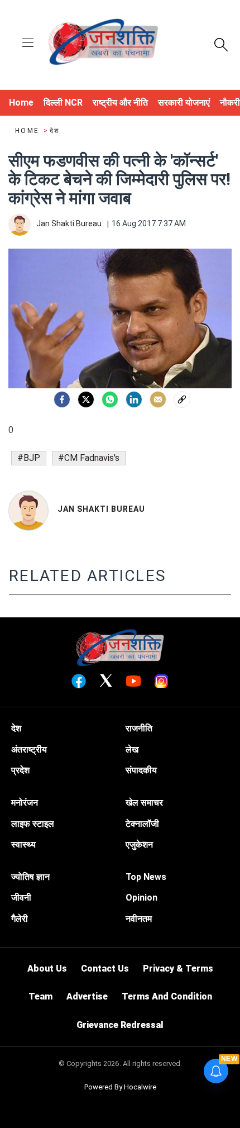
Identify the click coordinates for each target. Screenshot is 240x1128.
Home (28, 131)
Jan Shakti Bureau (101, 508)
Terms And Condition (167, 996)
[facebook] (62, 399)
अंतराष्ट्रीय (29, 749)
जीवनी (21, 897)
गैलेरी (19, 918)
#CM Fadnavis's (88, 458)
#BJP (28, 458)
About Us (47, 968)
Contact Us (105, 968)
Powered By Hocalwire (120, 1087)
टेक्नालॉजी (142, 823)
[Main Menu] (27, 44)
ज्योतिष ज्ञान (30, 877)
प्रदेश (20, 770)
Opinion (141, 897)
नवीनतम (139, 918)
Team (40, 996)
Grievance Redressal (120, 1025)
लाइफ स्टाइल (32, 823)
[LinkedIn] (134, 399)
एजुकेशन (139, 844)
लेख (132, 749)
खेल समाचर (144, 802)
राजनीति (139, 728)
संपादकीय (141, 770)
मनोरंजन (24, 802)
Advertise (87, 996)
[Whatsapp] (110, 399)
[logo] (103, 43)
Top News (146, 877)
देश (55, 131)
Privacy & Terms (178, 968)
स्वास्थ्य (23, 844)
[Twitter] (86, 399)
